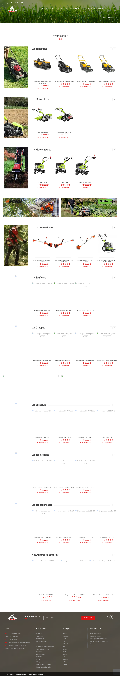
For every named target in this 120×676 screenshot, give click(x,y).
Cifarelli (65, 644)
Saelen (65, 654)
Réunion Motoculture (21, 674)
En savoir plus (42, 88)
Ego (64, 657)
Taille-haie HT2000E (46, 595)
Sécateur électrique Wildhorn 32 (103, 595)
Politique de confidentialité (98, 638)
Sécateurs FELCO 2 (107, 438)
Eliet (64, 651)
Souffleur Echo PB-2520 (64, 310)
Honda (65, 633)
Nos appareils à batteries (43, 667)
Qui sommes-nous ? (73, 8)
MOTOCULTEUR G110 (64, 132)
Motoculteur (40, 636)
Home (104, 17)
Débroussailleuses (41, 641)
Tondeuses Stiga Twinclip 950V (64, 81)
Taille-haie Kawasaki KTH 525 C (85, 488)
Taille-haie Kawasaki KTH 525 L (64, 488)
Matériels (56, 8)
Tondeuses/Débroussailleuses (45, 646)
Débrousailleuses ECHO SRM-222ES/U (85, 260)
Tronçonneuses (40, 654)
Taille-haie (39, 657)
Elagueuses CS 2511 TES (85, 538)
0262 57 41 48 (13, 639)
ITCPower (66, 662)
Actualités (90, 8)
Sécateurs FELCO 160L (85, 438)
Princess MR (64, 182)
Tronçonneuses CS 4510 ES (63, 538)
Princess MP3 (42, 182)
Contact (102, 8)
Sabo (64, 646)
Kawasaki (66, 636)
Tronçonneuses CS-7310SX (42, 538)
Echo (64, 641)
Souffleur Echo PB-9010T (42, 310)
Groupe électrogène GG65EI (85, 360)
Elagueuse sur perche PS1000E (74, 595)
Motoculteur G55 (42, 132)
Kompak (65, 659)
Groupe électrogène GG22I (63, 360)
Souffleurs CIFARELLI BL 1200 (85, 310)
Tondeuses (39, 633)
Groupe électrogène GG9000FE (107, 360)
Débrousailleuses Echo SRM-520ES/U (42, 260)
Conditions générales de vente (99, 641)
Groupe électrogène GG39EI (42, 360)
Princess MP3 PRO (85, 182)
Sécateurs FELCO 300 (64, 438)
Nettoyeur (39, 662)
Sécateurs (39, 651)
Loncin (65, 649)
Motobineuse (40, 638)
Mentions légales (95, 636)
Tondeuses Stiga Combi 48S (107, 81)
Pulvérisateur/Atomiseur (43, 664)
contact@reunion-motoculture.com (19, 642)
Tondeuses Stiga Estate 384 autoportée (42, 82)
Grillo (64, 638)
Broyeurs (38, 659)
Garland (65, 664)
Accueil (45, 8)
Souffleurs (39, 644)
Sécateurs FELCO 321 (42, 438)
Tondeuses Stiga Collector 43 (85, 81)
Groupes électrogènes (42, 649)
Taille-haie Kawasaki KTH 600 (42, 488)
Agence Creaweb (38, 674)
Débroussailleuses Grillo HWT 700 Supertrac (106, 260)
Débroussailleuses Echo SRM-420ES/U (64, 260)
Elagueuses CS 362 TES (107, 538)
